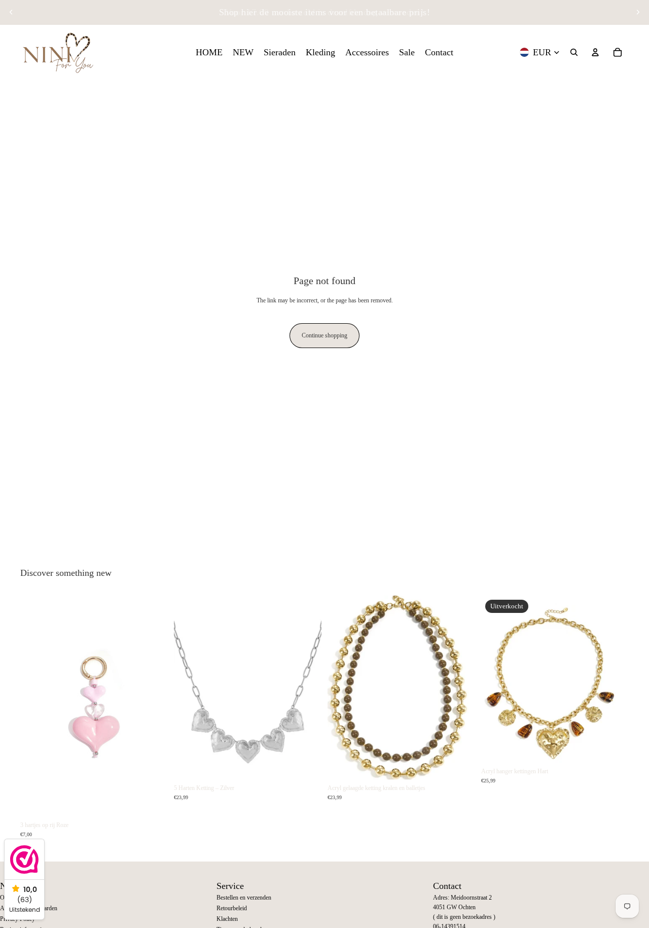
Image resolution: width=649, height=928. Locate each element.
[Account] (595, 52)
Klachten (227, 918)
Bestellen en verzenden (244, 897)
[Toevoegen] (152, 801)
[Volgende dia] (638, 12)
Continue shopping (324, 335)
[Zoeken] (574, 52)
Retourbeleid (232, 908)
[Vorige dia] (11, 12)
